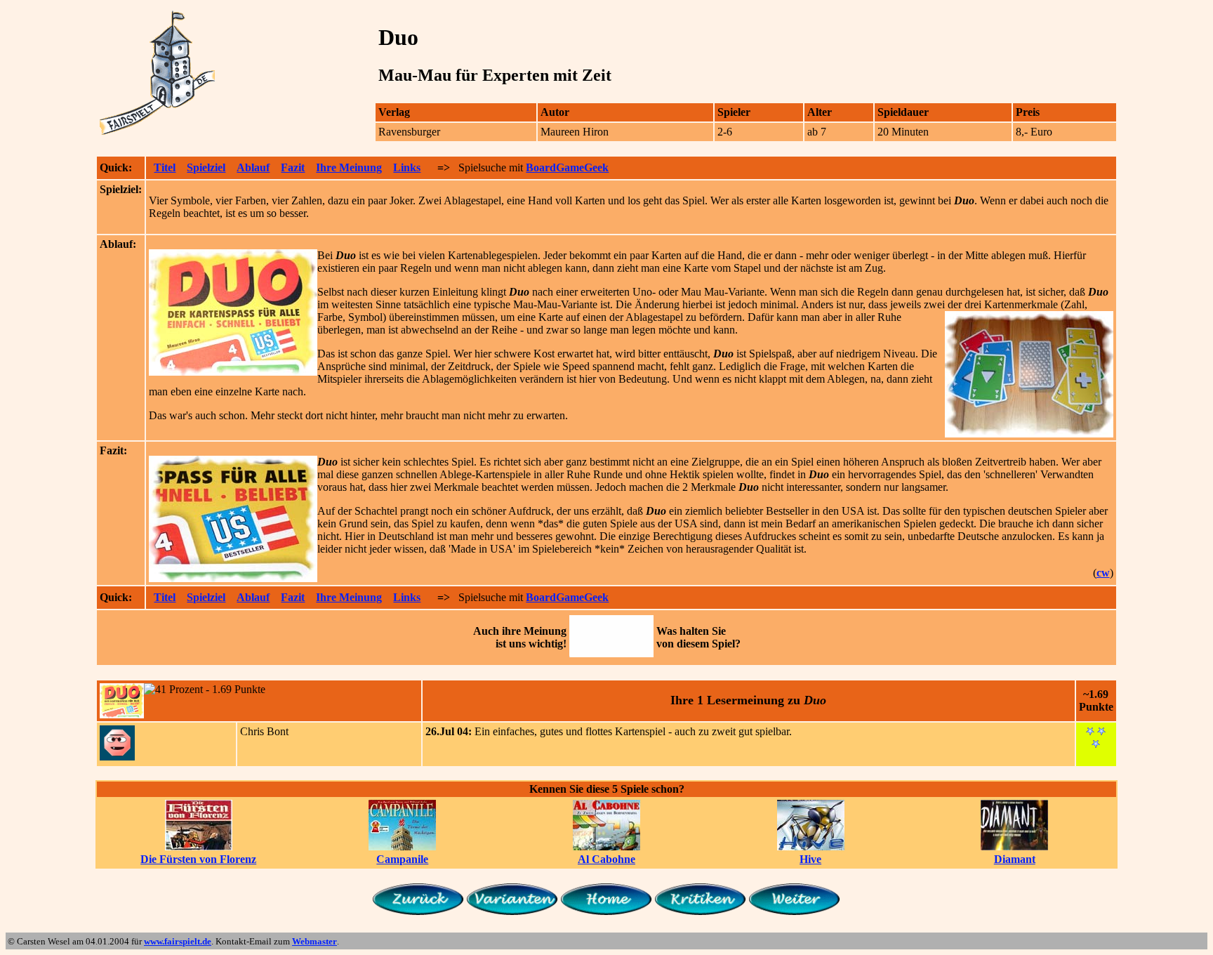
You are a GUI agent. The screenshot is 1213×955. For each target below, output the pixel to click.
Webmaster (314, 941)
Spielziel (206, 167)
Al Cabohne (606, 859)
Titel (164, 167)
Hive (810, 859)
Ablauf (253, 167)
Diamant (1014, 859)
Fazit (293, 167)
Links (406, 167)
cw (1103, 573)
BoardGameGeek (567, 167)
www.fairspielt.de (177, 941)
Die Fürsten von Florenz (198, 859)
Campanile (402, 859)
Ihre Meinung (349, 167)
